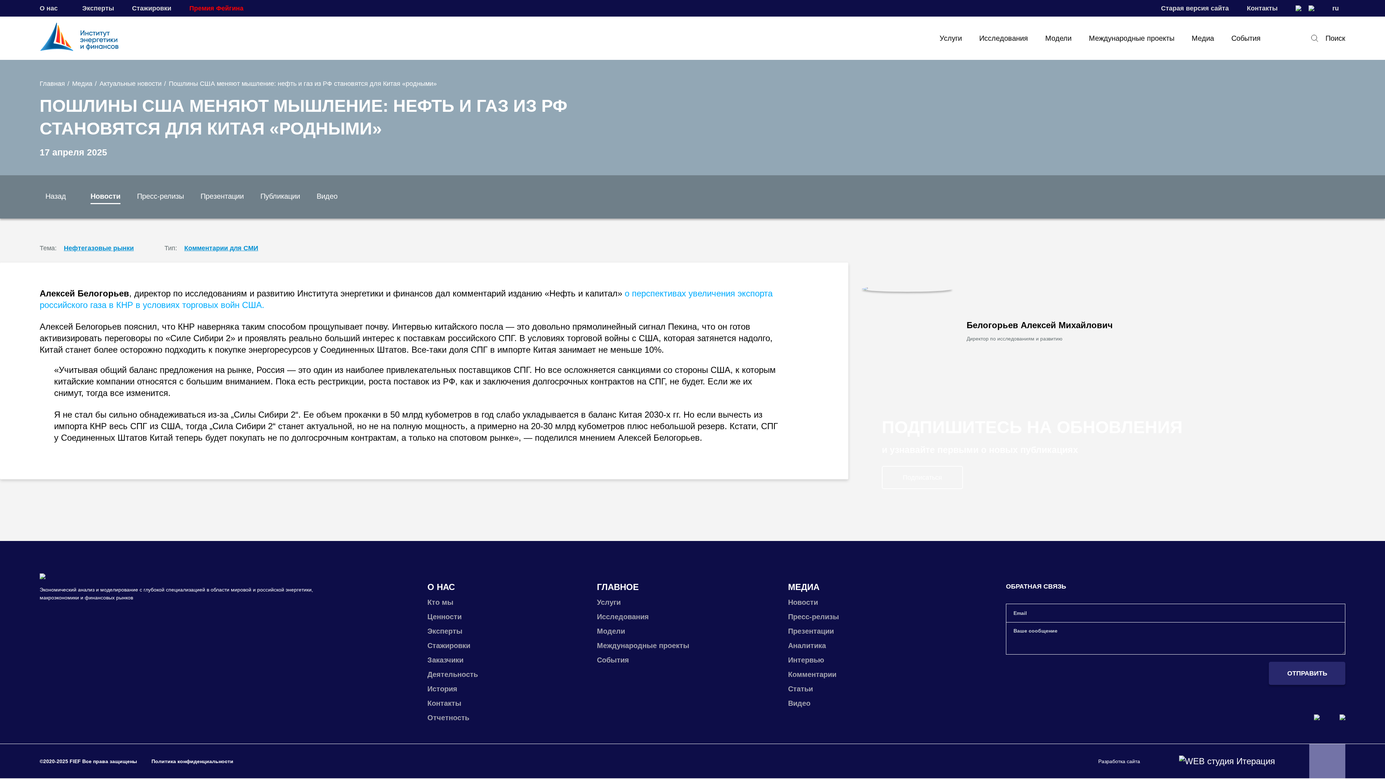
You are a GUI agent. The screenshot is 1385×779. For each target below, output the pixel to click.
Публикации (280, 196)
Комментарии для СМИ (221, 248)
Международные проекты (1131, 38)
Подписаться (922, 477)
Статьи (800, 689)
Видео (327, 196)
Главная (52, 83)
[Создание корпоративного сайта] (1227, 761)
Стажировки (151, 8)
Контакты (1262, 8)
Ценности (444, 617)
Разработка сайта (1119, 761)
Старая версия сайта (1195, 8)
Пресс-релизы (160, 196)
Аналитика (807, 646)
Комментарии (812, 674)
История (442, 689)
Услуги (951, 38)
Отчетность (448, 718)
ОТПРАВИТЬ (1307, 673)
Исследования (1003, 38)
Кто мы (440, 602)
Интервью (806, 660)
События (1246, 38)
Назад (55, 196)
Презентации (222, 196)
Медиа (1203, 38)
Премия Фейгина (216, 8)
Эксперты (98, 8)
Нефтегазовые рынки (99, 248)
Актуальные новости (131, 83)
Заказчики (445, 660)
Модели (1058, 38)
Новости (105, 196)
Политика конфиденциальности (192, 761)
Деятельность (452, 674)
